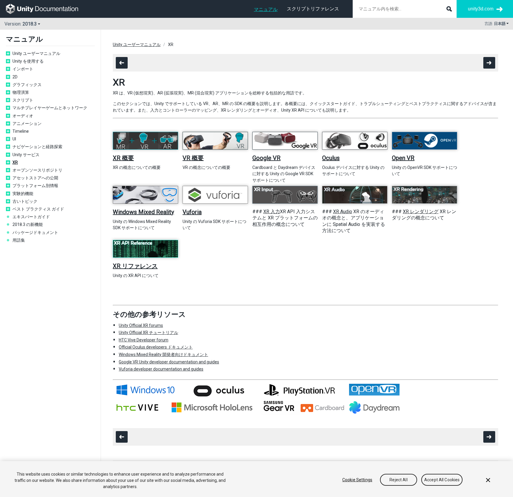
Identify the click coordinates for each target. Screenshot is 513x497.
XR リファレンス (135, 266)
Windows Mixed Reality (143, 212)
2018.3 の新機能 (27, 224)
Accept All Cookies (442, 479)
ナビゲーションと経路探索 (37, 146)
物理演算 (20, 92)
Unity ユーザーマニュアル (36, 53)
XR (15, 162)
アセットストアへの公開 (35, 177)
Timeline (20, 131)
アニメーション (27, 123)
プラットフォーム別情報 (35, 185)
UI (14, 139)
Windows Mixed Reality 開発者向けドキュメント (163, 354)
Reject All (398, 479)
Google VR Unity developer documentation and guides (169, 362)
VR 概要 (193, 158)
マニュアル (266, 9)
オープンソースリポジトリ (37, 170)
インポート (22, 69)
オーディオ (22, 115)
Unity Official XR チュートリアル (148, 332)
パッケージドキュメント (35, 232)
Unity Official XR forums (141, 325)
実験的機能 (22, 193)
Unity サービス (25, 154)
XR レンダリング (420, 211)
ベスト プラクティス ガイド (38, 209)
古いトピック (24, 201)
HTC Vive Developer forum (143, 340)
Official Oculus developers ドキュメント (156, 347)
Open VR (403, 158)
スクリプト (22, 100)
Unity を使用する (28, 61)
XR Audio (342, 211)
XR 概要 (123, 158)
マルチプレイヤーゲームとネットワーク (49, 107)
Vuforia (192, 212)
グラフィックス (27, 84)
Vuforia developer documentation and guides (161, 369)
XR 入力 (271, 211)
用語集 (18, 240)
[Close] (488, 480)
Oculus (331, 158)
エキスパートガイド (31, 216)
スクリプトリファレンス (313, 8)
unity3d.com (480, 8)
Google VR (266, 158)
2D (15, 77)
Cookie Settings (357, 479)
